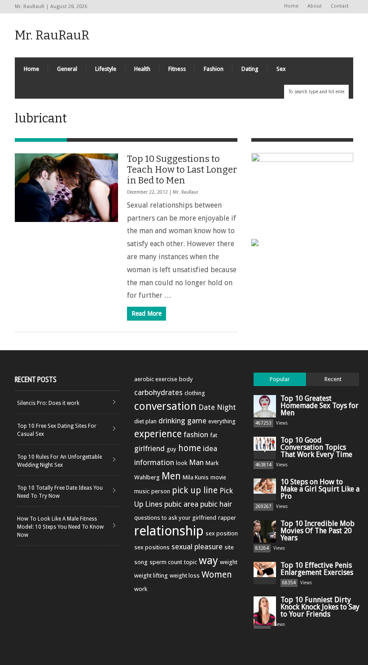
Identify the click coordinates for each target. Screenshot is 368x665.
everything (222, 421)
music (141, 491)
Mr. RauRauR (52, 35)
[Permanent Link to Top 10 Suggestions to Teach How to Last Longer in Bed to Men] (66, 187)
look (181, 463)
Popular (280, 379)
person (160, 491)
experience (158, 433)
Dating (249, 68)
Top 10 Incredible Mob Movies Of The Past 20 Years (317, 530)
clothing (194, 393)
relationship (169, 531)
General (67, 68)
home (189, 448)
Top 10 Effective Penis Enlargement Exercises (316, 569)
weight (228, 562)
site (229, 547)
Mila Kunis (196, 477)
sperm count (165, 562)
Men (171, 476)
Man (196, 462)
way (208, 560)
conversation (165, 406)
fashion (196, 434)
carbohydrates (158, 392)
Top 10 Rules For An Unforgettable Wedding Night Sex (59, 461)
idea (210, 448)
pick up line (195, 490)
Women (217, 574)
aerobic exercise (155, 379)
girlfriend (149, 448)
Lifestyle (105, 68)
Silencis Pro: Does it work (48, 403)
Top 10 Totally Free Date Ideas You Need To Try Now (60, 492)
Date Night (217, 407)
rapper (227, 517)
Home (291, 6)
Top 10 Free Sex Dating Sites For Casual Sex (56, 430)
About (314, 6)
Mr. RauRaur (185, 192)
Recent (333, 379)
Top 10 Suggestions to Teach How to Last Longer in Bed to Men (182, 169)
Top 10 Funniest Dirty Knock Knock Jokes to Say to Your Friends (319, 606)
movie (218, 477)
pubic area (181, 504)
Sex (281, 68)
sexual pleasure (197, 546)
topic (190, 562)
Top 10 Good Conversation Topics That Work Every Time (316, 447)
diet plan (145, 421)
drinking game (182, 420)
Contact (340, 6)
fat (213, 435)
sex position (222, 533)
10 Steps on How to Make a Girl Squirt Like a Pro (319, 489)
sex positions (152, 547)
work (140, 589)
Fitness (177, 68)
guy (171, 449)
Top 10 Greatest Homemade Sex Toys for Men (319, 405)
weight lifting (151, 575)
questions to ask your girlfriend (175, 517)
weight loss (185, 575)
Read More (146, 313)
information (154, 462)
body (186, 379)
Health (142, 68)
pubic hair (216, 504)
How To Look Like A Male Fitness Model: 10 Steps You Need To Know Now (60, 527)
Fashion (213, 68)
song (141, 562)
